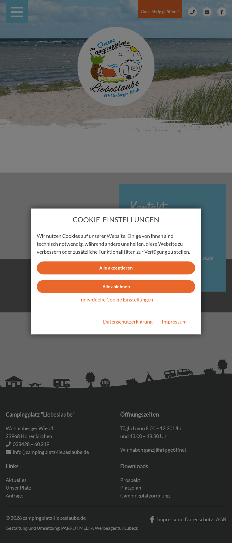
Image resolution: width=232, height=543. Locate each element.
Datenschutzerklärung (127, 322)
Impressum (174, 322)
